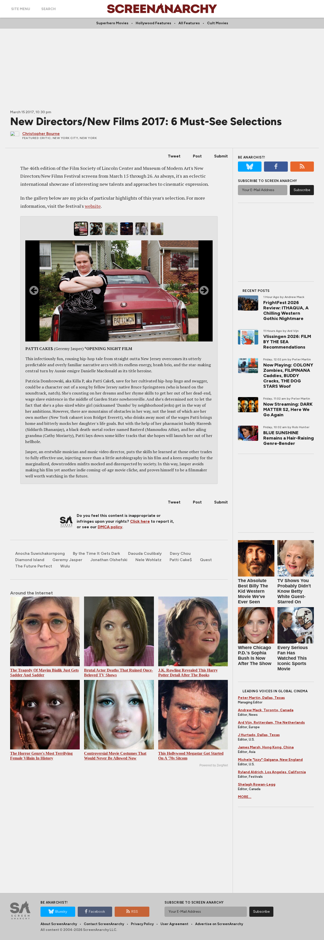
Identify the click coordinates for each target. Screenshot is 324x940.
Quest (206, 559)
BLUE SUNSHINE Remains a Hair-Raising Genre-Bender (288, 438)
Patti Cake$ (181, 559)
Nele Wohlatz (148, 559)
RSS (134, 911)
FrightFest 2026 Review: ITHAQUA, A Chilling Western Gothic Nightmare (286, 310)
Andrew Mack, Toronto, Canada (265, 710)
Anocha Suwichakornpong (40, 553)
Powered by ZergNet (213, 765)
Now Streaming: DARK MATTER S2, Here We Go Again (288, 409)
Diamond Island (29, 559)
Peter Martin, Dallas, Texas (261, 698)
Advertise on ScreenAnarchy (219, 924)
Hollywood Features (153, 23)
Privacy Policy (142, 924)
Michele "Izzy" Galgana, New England (270, 760)
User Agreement (174, 924)
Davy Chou (180, 553)
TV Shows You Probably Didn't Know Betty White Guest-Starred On (294, 591)
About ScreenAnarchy (58, 924)
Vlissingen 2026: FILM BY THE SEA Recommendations (287, 342)
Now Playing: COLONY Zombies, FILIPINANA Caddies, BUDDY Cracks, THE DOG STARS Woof (288, 375)
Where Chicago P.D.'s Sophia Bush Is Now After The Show (254, 655)
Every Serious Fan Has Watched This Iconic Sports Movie (292, 658)
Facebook (97, 911)
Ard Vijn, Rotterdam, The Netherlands (271, 722)
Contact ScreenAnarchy (104, 924)
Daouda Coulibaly (145, 553)
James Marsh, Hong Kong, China (266, 747)
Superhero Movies (112, 23)
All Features (189, 23)
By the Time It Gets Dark (96, 553)
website (93, 206)
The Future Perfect (33, 566)
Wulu (65, 566)
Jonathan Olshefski (108, 559)
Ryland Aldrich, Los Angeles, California (272, 772)
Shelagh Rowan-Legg (256, 784)
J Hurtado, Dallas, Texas (259, 735)
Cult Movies (217, 23)
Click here (140, 521)
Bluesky (61, 911)
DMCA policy (110, 526)
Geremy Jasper (67, 559)
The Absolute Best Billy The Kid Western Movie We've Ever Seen (253, 591)
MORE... (244, 797)
